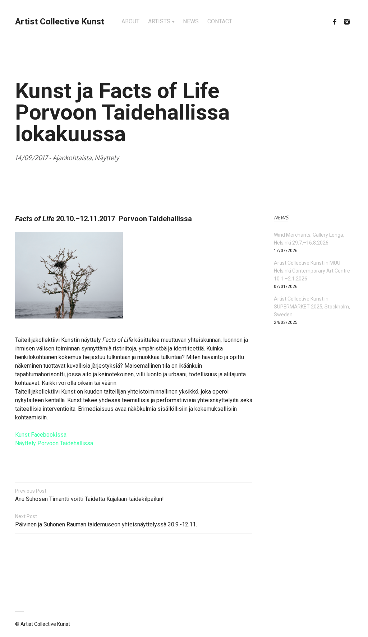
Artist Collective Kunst (59, 22)
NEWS (191, 21)
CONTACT (219, 21)
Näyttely (107, 158)
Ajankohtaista (72, 158)
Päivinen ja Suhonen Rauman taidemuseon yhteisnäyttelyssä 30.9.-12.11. (106, 520)
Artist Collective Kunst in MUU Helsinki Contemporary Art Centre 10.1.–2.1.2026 (312, 271)
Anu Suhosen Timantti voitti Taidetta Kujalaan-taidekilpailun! (89, 495)
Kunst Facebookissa (41, 434)
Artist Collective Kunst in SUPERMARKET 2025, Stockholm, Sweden (312, 306)
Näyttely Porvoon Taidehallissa (54, 443)
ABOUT (130, 21)
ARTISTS (159, 21)
